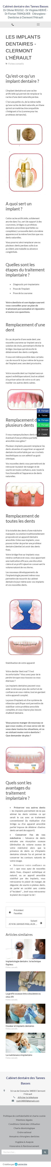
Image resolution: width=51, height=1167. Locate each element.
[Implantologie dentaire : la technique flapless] (25, 949)
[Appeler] (13, 24)
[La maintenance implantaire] (25, 1043)
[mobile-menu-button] (38, 24)
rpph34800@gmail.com (27, 1100)
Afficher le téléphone (28, 1097)
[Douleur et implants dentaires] (25, 1014)
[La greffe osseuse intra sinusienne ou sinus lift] (25, 981)
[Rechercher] (45, 1151)
